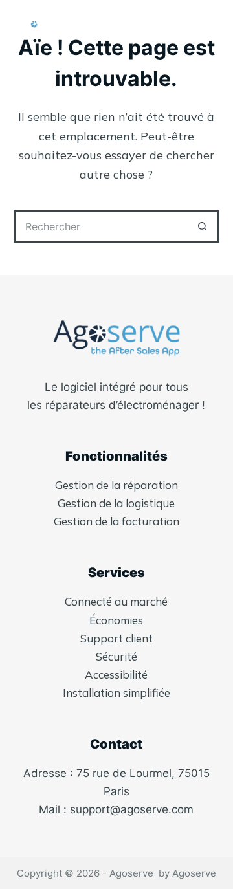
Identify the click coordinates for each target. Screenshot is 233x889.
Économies (116, 620)
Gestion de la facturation (116, 521)
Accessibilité (116, 674)
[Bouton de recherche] (202, 226)
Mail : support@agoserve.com (116, 809)
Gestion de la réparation (116, 485)
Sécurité (116, 656)
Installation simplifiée (116, 692)
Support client (116, 638)
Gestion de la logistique (116, 503)
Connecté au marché (116, 601)
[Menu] (213, 26)
